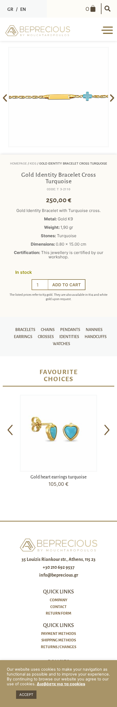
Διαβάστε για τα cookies (61, 684)
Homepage (18, 163)
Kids (33, 163)
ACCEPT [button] (26, 694)
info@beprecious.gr (58, 575)
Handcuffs (96, 337)
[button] (107, 8)
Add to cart (66, 284)
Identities (69, 337)
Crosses (46, 337)
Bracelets (25, 329)
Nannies (94, 329)
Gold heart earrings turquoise (58, 477)
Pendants (70, 329)
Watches (61, 344)
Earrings (23, 337)
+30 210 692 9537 (59, 567)
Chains (48, 329)
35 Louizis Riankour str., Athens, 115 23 (58, 559)
